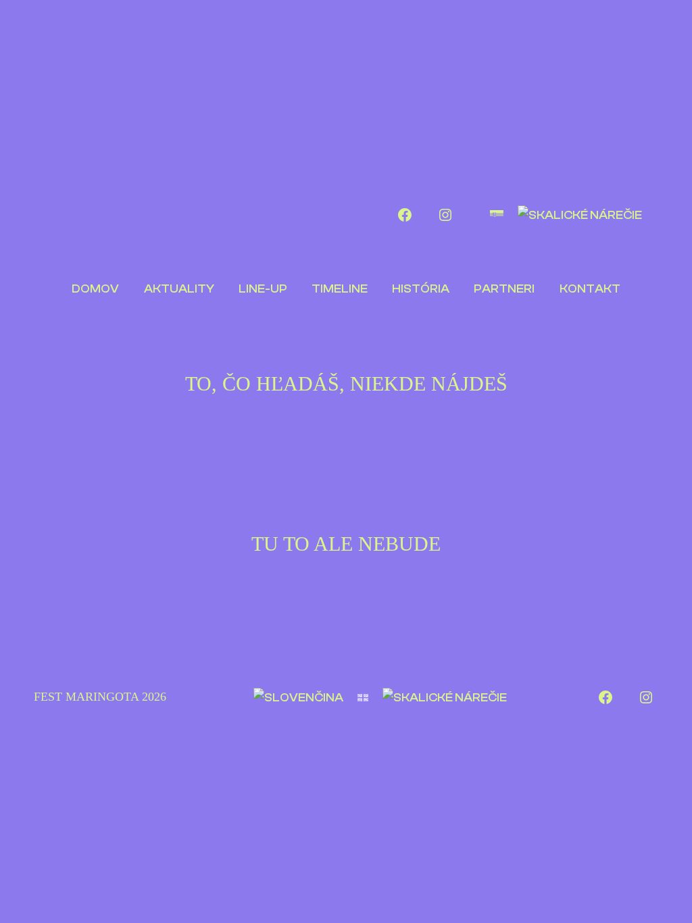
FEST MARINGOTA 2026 (100, 696)
